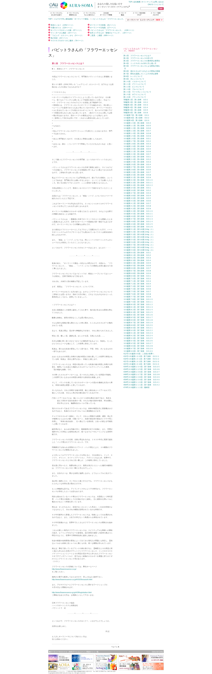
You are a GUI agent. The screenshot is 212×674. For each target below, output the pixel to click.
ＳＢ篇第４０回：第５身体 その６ (137, 201)
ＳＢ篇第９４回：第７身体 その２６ (138, 341)
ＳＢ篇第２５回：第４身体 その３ (137, 162)
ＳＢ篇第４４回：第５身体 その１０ (138, 211)
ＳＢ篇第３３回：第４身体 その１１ (138, 183)
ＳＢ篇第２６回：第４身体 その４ (137, 164)
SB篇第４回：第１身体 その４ (135, 107)
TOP (84, 5)
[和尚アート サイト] (129, 661)
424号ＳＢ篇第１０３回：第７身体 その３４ (141, 364)
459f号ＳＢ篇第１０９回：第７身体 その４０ (141, 380)
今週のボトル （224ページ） (61, 28)
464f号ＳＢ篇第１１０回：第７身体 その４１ (141, 382)
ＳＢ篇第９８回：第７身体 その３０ (138, 351)
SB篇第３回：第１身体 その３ (135, 105)
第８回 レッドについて (132, 76)
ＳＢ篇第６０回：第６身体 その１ (137, 253)
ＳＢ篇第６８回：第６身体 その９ (137, 273)
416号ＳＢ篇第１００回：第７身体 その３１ (141, 356)
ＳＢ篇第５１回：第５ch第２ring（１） (138, 229)
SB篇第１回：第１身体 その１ (135, 100)
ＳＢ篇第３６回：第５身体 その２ (137, 190)
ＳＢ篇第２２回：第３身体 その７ (137, 154)
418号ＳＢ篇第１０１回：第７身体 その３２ (141, 359)
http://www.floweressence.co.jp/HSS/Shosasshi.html (72, 580)
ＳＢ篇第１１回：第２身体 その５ (137, 126)
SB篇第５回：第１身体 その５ (135, 110)
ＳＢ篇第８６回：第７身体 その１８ (138, 320)
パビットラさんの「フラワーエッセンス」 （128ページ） (112, 30)
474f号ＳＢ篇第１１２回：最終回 (136, 387)
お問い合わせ (158, 2)
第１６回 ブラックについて (134, 97)
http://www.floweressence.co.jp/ (64, 569)
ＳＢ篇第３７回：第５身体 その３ (137, 193)
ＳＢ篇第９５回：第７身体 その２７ (138, 343)
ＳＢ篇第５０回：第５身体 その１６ (138, 227)
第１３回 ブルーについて (133, 89)
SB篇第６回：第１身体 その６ (135, 113)
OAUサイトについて (156, 4)
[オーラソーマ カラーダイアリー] (153, 669)
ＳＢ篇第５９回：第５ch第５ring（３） (138, 250)
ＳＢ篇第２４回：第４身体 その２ (137, 159)
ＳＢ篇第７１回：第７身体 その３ (137, 281)
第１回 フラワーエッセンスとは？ (137, 56)
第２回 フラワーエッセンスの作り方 (138, 58)
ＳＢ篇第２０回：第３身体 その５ (137, 149)
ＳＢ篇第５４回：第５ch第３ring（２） (138, 237)
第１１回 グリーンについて (134, 84)
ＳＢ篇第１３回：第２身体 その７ (137, 131)
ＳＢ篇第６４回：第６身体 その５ (137, 263)
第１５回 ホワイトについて (134, 94)
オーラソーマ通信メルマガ (155, 14)
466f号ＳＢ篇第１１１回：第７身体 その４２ (141, 385)
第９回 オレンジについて (133, 79)
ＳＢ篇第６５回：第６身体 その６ (137, 266)
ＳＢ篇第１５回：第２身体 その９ (137, 136)
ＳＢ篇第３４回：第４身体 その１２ (138, 185)
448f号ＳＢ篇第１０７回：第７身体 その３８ (141, 374)
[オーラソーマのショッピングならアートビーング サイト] (106, 669)
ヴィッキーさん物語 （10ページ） (63, 33)
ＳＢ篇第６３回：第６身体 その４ (137, 260)
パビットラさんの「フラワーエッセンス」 (108, 19)
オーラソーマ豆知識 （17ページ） (103, 28)
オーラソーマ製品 (122, 14)
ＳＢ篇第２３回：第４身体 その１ (137, 157)
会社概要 (136, 2)
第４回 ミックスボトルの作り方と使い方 (139, 63)
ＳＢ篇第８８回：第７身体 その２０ (138, 325)
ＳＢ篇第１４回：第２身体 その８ (137, 133)
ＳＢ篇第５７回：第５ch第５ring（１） (138, 245)
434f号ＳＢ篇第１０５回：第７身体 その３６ (141, 369)
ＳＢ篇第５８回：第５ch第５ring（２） (138, 247)
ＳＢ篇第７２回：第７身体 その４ (137, 284)
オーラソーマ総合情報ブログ (139, 14)
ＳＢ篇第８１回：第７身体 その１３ (138, 307)
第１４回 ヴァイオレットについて (137, 92)
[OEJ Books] (83, 669)
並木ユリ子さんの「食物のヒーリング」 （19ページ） (111, 33)
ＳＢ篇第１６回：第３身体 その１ (137, 139)
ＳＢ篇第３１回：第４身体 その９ (137, 177)
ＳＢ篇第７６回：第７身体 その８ (137, 294)
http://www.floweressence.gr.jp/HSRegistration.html (72, 592)
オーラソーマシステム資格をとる (72, 14)
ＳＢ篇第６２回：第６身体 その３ (137, 258)
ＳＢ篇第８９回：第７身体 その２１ (138, 328)
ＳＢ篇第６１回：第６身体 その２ (137, 255)
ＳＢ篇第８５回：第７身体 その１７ (138, 317)
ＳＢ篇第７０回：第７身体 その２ (137, 279)
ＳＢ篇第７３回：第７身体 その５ (137, 286)
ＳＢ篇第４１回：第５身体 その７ (137, 203)
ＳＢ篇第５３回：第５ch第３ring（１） (138, 234)
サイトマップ (147, 2)
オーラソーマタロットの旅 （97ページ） (66, 30)
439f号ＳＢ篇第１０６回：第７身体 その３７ (141, 372)
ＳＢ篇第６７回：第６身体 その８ (137, 271)
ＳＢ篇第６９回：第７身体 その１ (137, 276)
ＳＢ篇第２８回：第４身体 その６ (137, 170)
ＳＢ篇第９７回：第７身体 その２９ (138, 349)
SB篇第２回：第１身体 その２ (135, 102)
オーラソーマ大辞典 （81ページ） (103, 25)
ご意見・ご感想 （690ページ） (102, 35)
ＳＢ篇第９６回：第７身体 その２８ (138, 346)
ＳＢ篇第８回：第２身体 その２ (136, 118)
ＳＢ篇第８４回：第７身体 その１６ (138, 315)
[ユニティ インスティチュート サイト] (83, 661)
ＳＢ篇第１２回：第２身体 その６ (137, 128)
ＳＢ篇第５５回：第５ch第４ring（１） (138, 240)
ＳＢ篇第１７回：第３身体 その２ (137, 141)
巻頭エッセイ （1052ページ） (62, 25)
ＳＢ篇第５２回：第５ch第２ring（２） (138, 232)
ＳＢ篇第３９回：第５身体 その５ (137, 198)
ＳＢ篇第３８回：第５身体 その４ (137, 196)
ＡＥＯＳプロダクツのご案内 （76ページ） (67, 41)
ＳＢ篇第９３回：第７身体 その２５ (138, 338)
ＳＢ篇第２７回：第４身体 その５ (137, 167)
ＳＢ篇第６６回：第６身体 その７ (137, 268)
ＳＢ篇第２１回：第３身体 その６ (137, 151)
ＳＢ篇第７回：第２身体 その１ (136, 115)
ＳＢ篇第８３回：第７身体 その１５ (138, 312)
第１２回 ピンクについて (133, 87)
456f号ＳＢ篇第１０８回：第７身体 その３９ (141, 377)
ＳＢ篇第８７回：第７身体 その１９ (138, 323)
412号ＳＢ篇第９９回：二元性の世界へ (138, 354)
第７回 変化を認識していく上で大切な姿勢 (140, 74)
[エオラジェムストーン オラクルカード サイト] (59, 669)
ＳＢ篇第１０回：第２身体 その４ (137, 123)
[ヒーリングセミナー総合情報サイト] (59, 661)
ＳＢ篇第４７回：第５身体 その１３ (138, 219)
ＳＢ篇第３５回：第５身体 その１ (137, 188)
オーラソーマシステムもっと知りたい (89, 14)
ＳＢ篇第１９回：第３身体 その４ (137, 146)
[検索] (161, 8)
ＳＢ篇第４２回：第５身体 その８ (137, 206)
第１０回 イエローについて (134, 82)
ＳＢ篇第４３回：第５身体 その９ (137, 209)
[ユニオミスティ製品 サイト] (153, 661)
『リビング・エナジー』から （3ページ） (66, 35)
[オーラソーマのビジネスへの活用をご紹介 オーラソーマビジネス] (106, 661)
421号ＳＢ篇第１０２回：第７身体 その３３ (141, 361)
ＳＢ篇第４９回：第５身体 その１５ (138, 224)
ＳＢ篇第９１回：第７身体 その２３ (138, 333)
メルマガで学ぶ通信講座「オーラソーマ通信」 (72, 19)
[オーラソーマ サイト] (129, 669)
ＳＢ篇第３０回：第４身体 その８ (137, 175)
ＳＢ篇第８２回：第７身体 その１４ (138, 310)
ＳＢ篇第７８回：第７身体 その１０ (138, 299)
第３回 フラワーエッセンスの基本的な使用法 (141, 61)
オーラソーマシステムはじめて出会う (56, 14)
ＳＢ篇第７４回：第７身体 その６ (137, 289)
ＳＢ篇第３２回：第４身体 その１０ (138, 180)
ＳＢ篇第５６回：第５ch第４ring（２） (138, 242)
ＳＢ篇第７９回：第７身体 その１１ (138, 302)
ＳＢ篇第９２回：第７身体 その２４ (138, 336)
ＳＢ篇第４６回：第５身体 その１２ (138, 216)
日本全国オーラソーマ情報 (106, 14)
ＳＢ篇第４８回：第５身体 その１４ (138, 221)
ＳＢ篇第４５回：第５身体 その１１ (138, 214)
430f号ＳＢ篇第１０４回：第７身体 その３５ (141, 367)
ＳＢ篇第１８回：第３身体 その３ (137, 144)
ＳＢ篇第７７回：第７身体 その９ (137, 297)
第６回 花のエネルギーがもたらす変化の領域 (141, 71)
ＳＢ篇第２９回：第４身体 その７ (137, 172)
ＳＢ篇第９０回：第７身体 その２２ (138, 330)
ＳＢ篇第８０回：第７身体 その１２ (138, 304)
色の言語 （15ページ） (59, 38)
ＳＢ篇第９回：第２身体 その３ (136, 120)
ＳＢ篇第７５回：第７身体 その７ (137, 291)
